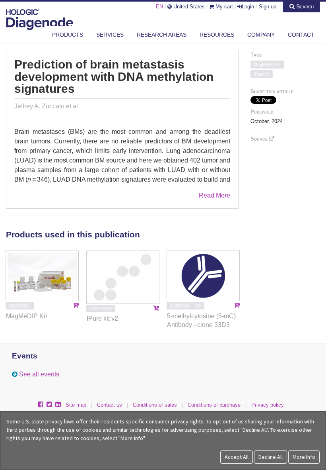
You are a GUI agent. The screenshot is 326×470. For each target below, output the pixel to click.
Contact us (109, 405)
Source (259, 139)
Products (67, 34)
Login (248, 7)
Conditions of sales (155, 405)
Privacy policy (267, 405)
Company (261, 34)
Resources (217, 34)
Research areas (161, 34)
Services (110, 34)
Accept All (236, 456)
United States (188, 7)
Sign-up (267, 7)
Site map (76, 405)
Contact (301, 34)
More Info (304, 456)
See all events (39, 374)
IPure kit (262, 74)
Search (304, 6)
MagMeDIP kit (267, 64)
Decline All (270, 456)
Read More (214, 195)
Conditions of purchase (214, 405)
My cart (223, 7)
